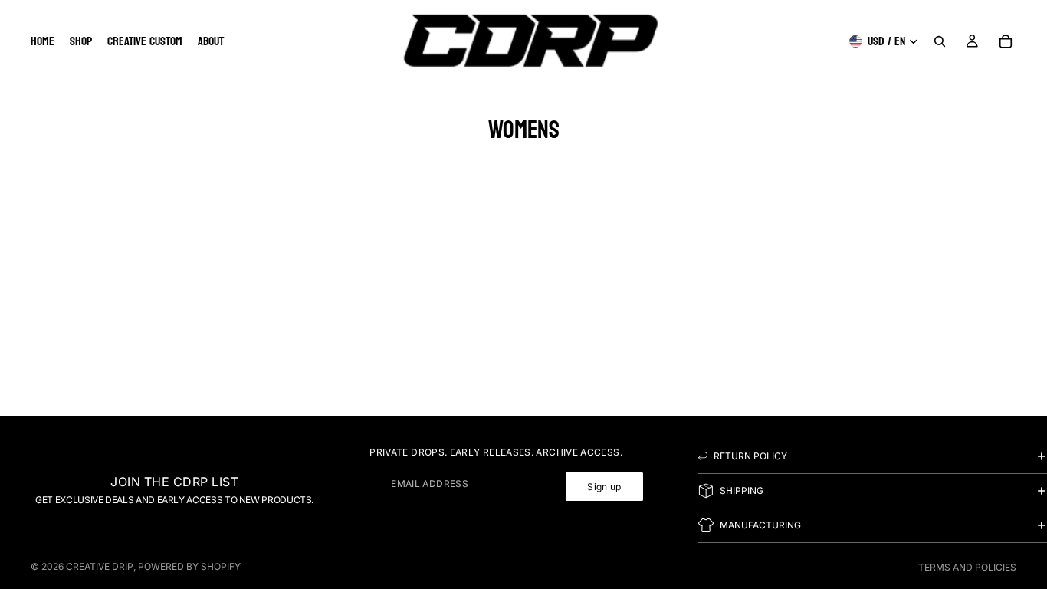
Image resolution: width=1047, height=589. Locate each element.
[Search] (940, 41)
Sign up (604, 486)
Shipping (741, 491)
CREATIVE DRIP (99, 566)
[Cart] (1005, 41)
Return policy (750, 456)
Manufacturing (760, 525)
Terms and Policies (967, 567)
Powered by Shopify (189, 566)
